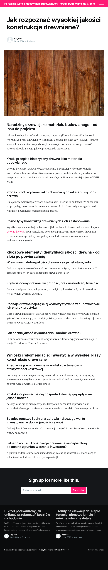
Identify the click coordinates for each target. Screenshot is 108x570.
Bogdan (18, 38)
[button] (101, 4)
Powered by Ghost (96, 550)
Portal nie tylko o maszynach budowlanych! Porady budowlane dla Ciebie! (49, 3)
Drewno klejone (15, 231)
